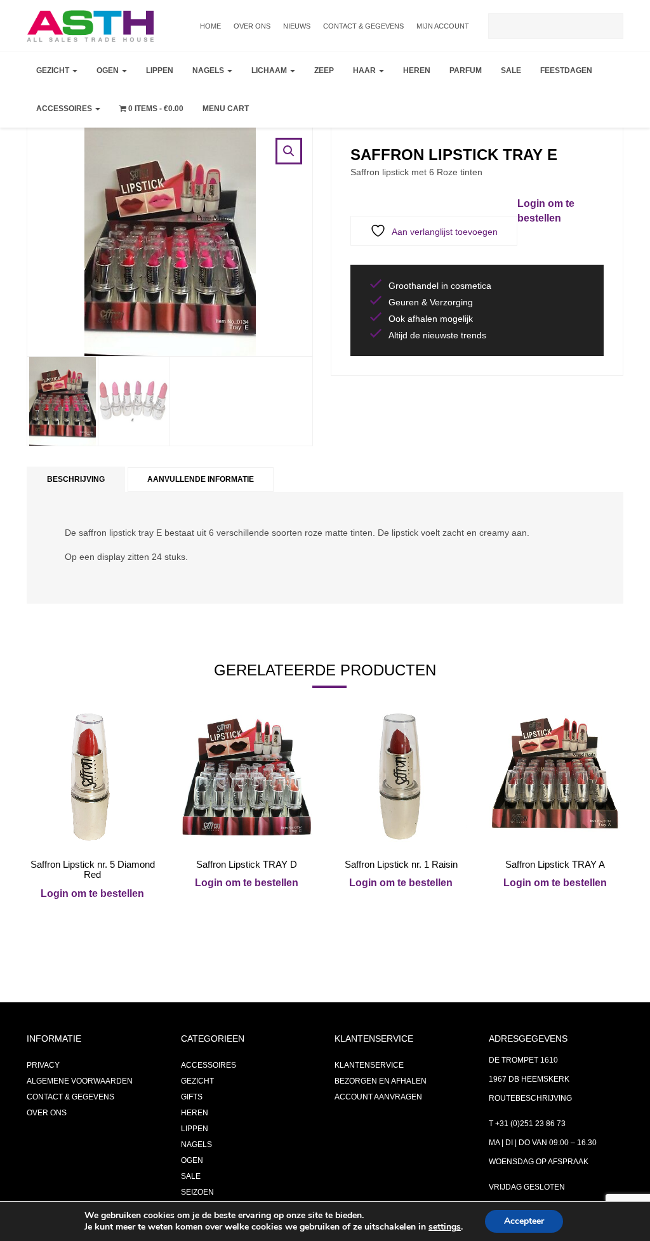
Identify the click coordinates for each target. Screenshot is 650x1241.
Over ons (252, 26)
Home (210, 26)
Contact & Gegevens (363, 26)
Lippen (159, 70)
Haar (365, 70)
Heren (416, 70)
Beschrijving (76, 479)
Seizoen (197, 1192)
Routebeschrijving (530, 1098)
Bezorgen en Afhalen (381, 1081)
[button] (288, 151)
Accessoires (65, 108)
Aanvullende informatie (200, 479)
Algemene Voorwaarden (80, 1081)
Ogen (108, 70)
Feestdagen (566, 70)
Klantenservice (369, 1065)
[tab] (76, 480)
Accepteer (524, 1221)
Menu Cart (225, 108)
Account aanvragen (378, 1096)
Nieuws (296, 26)
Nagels (209, 70)
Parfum (465, 70)
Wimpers (118, 137)
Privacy (43, 1065)
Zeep (324, 70)
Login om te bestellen (92, 893)
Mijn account (442, 26)
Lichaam (270, 70)
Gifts (191, 1096)
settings (444, 1227)
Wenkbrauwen (132, 168)
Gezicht (53, 70)
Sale (511, 70)
